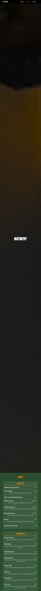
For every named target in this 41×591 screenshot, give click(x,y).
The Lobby (5, 2)
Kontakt (34, 1)
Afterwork (22, 1)
